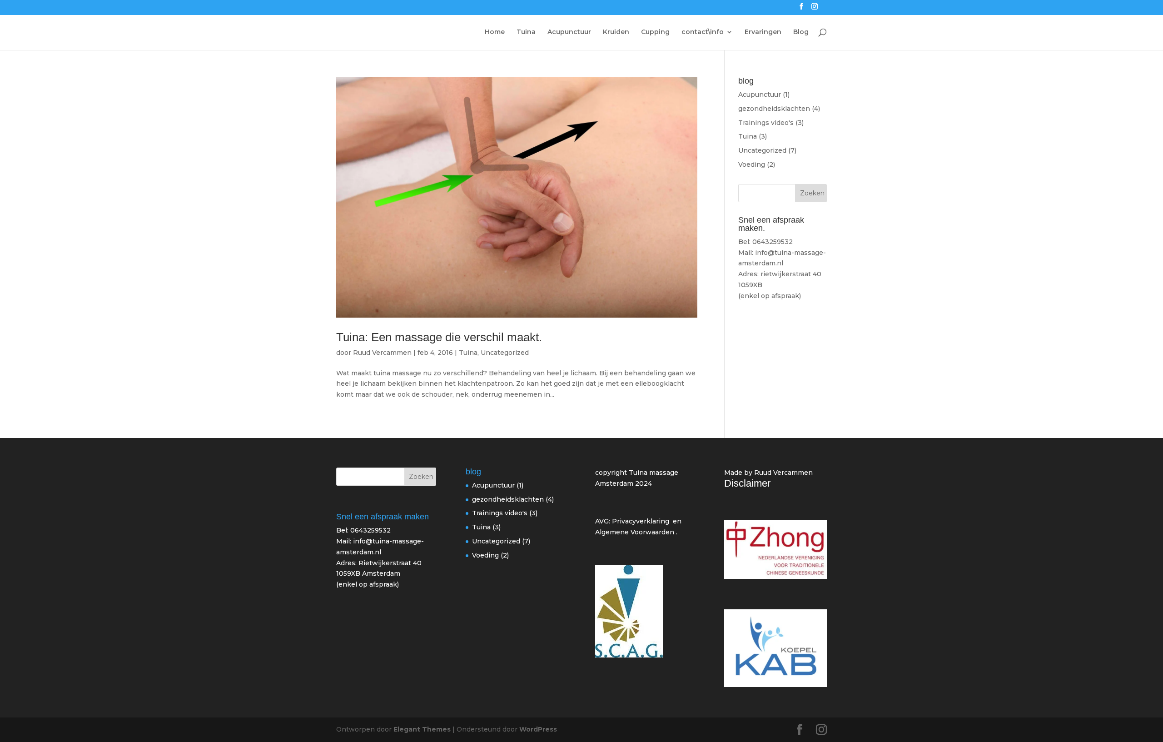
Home (495, 32)
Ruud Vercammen (382, 353)
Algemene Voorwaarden (634, 532)
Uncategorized (505, 353)
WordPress (538, 729)
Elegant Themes (422, 729)
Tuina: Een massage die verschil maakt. (439, 337)
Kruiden (616, 32)
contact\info (702, 32)
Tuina (526, 32)
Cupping (655, 32)
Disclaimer (747, 483)
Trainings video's (766, 123)
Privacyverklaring (640, 521)
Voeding (751, 164)
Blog (801, 32)
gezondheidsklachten (774, 109)
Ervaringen (763, 32)
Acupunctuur (569, 32)
